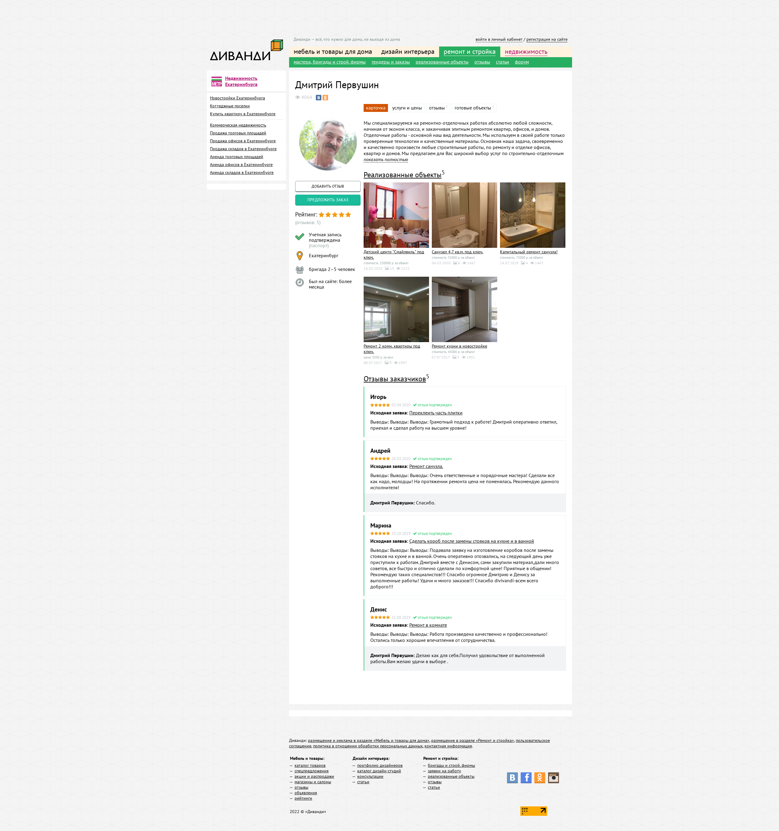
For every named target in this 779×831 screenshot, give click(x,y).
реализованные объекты (442, 62)
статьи (502, 62)
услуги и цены (407, 108)
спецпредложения (312, 771)
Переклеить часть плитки (436, 413)
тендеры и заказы (391, 62)
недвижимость (526, 51)
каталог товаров (310, 765)
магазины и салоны (313, 781)
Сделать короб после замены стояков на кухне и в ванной (471, 541)
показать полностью (386, 159)
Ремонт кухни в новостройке (459, 346)
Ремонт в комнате (428, 625)
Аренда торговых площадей (236, 156)
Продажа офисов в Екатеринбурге (243, 141)
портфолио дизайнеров (380, 765)
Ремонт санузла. (426, 466)
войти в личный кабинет (499, 39)
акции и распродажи (314, 776)
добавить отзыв (328, 186)
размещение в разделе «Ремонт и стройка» (472, 740)
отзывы (482, 62)
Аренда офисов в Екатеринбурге (241, 164)
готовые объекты (473, 108)
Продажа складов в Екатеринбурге (243, 148)
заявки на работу (444, 771)
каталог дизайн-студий (379, 771)
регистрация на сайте (547, 39)
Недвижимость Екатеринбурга (241, 81)
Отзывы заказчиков (395, 378)
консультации (370, 776)
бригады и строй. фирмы (451, 765)
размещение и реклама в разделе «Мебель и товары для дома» (368, 740)
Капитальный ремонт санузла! (528, 251)
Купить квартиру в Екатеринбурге (242, 113)
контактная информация (448, 746)
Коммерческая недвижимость (238, 125)
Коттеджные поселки (230, 106)
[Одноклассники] (325, 97)
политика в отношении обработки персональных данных (368, 746)
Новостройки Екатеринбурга (237, 98)
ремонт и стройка (470, 51)
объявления (306, 792)
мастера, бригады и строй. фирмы (330, 62)
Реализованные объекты (403, 174)
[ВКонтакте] (318, 97)
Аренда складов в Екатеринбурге (242, 172)
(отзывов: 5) (307, 222)
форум (522, 62)
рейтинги (303, 798)
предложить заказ (327, 200)
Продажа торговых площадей (238, 133)
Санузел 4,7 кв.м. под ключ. (457, 251)
